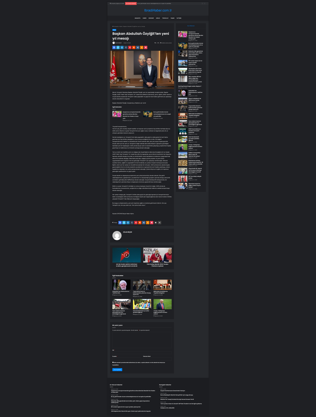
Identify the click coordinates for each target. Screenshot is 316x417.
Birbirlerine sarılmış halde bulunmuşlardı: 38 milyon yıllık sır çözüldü (196, 162)
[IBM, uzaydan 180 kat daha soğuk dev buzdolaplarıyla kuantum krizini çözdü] (182, 79)
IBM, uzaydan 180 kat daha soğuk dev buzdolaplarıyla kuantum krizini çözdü (195, 79)
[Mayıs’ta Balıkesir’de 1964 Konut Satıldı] (182, 101)
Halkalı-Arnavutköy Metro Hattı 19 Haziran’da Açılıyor (194, 154)
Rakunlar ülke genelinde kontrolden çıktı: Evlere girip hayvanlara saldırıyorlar (156, 3)
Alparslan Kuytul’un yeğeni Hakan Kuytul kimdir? (195, 185)
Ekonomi (151, 18)
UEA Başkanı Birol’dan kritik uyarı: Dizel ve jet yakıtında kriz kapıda (195, 70)
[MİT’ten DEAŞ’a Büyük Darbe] (182, 179)
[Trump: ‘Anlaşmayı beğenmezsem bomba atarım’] (163, 304)
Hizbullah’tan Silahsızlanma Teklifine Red (120, 292)
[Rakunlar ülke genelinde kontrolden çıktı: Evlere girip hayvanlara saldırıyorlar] (182, 53)
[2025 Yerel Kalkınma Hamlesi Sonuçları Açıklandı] (182, 131)
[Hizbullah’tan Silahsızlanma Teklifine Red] (121, 285)
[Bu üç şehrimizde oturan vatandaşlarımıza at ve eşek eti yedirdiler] (147, 114)
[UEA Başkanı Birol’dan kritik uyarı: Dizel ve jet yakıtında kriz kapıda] (182, 71)
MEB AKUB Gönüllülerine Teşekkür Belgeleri (161, 292)
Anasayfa (137, 18)
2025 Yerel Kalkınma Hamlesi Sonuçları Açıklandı (195, 130)
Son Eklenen (191, 26)
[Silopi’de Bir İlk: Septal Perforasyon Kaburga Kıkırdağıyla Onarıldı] (182, 171)
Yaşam (172, 18)
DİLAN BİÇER (118, 43)
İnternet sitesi (147, 356)
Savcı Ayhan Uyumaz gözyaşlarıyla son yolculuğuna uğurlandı (119, 312)
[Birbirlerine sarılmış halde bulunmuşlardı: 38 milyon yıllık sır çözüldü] (182, 163)
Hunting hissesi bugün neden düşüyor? (189, 86)
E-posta (114, 356)
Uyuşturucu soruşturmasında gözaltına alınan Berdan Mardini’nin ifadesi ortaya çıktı (196, 35)
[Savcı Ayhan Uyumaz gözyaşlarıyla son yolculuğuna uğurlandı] (121, 304)
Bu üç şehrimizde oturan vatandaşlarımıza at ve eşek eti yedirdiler (162, 114)
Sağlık (158, 18)
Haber (144, 18)
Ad (113, 350)
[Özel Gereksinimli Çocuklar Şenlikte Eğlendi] (142, 304)
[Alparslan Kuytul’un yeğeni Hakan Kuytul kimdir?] (182, 186)
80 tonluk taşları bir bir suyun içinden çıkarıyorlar (195, 62)
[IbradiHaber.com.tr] (158, 10)
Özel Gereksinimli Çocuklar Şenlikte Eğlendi (141, 311)
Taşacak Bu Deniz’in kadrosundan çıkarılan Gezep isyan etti (142, 293)
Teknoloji (165, 18)
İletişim (179, 18)
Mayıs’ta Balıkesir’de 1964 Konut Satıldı (195, 99)
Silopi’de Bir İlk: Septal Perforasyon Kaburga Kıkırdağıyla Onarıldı (195, 170)
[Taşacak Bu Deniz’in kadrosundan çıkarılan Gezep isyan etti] (142, 285)
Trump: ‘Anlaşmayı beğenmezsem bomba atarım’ (160, 312)
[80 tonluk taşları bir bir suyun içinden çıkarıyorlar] (182, 63)
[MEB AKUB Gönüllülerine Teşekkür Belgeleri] (163, 285)
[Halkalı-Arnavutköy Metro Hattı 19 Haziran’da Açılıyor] (182, 155)
